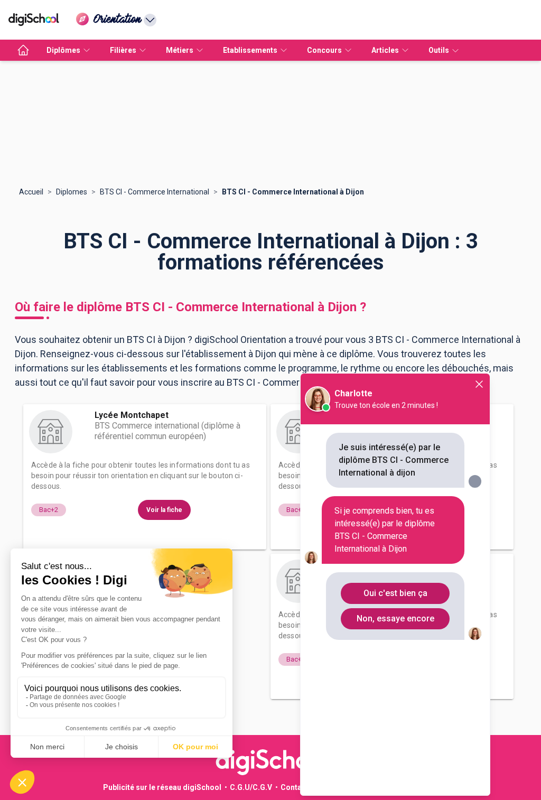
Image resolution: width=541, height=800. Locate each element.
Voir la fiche (164, 510)
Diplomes (71, 192)
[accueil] (23, 50)
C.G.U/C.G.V (251, 787)
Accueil (31, 192)
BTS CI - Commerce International (154, 192)
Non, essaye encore (395, 618)
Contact (295, 787)
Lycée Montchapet (132, 415)
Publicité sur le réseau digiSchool (162, 787)
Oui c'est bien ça (395, 593)
